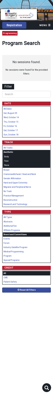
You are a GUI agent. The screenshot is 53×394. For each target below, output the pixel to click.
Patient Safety (10, 281)
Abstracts (8, 221)
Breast (6, 169)
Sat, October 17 (11, 130)
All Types (8, 217)
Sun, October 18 (11, 134)
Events (7, 238)
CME (6, 277)
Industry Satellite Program (15, 247)
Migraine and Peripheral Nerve (17, 187)
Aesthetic (8, 152)
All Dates (8, 108)
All (5, 273)
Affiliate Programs (12, 230)
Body (6, 156)
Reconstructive (10, 200)
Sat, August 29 (10, 113)
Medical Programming (14, 251)
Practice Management (14, 195)
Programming (10, 33)
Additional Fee (10, 226)
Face (6, 160)
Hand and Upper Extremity (15, 182)
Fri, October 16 (10, 126)
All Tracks (8, 147)
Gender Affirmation (12, 178)
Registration (14, 25)
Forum (6, 243)
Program (7, 255)
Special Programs (12, 260)
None (6, 165)
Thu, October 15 (11, 121)
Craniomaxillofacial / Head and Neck (20, 174)
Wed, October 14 (11, 117)
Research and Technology (15, 204)
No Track (8, 191)
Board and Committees (15, 234)
